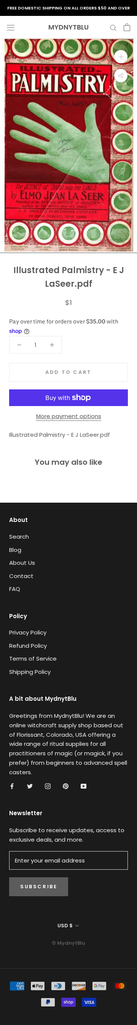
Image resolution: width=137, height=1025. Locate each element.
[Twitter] (30, 786)
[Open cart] (127, 27)
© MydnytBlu (68, 943)
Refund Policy (28, 646)
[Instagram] (48, 786)
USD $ (65, 925)
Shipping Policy (30, 672)
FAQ (14, 589)
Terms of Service (33, 658)
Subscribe (38, 886)
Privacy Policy (27, 632)
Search (19, 537)
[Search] (113, 27)
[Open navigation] (10, 27)
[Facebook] (12, 786)
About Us (22, 563)
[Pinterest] (65, 786)
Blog (15, 550)
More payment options (68, 416)
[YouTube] (83, 786)
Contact (21, 576)
